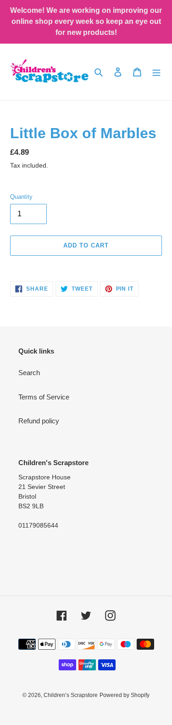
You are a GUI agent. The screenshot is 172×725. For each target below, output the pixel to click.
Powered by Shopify (125, 695)
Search (29, 373)
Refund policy (38, 421)
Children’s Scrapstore (71, 695)
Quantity (21, 196)
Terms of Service (43, 397)
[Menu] (156, 72)
